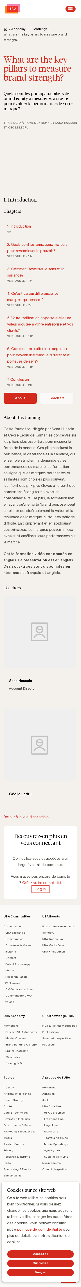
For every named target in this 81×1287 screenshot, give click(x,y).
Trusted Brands (14, 1144)
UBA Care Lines (52, 1106)
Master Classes (15, 1038)
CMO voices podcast (19, 989)
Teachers (57, 398)
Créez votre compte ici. (42, 883)
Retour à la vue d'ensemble (26, 817)
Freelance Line (53, 1118)
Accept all (40, 1254)
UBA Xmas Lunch (53, 951)
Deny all (40, 1272)
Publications (50, 1031)
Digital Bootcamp (16, 1050)
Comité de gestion (54, 1169)
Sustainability (12, 1175)
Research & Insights (17, 1156)
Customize (41, 1263)
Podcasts (48, 1044)
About (20, 398)
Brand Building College (21, 1044)
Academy (18, 29)
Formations (11, 1025)
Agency (9, 1087)
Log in (40, 889)
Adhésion (48, 1093)
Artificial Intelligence (17, 1093)
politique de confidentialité (39, 1229)
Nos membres (51, 1162)
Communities (13, 926)
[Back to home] (12, 8)
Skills (7, 1162)
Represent (49, 1087)
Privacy (8, 1150)
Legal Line (51, 1125)
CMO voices (12, 982)
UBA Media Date (53, 945)
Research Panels (16, 976)
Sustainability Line (56, 1156)
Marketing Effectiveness (19, 1131)
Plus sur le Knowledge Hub (59, 1025)
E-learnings (38, 29)
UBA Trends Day (52, 938)
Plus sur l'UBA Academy (21, 1031)
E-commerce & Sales (18, 1125)
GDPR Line (51, 1131)
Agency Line (52, 1150)
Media (9, 970)
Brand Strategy (14, 1100)
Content (10, 957)
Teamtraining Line (56, 1137)
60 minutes (12, 1057)
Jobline (47, 1100)
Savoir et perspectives (57, 1038)
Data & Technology (17, 964)
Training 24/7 (13, 1063)
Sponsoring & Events (17, 1169)
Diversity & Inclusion (17, 1118)
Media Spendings (56, 1144)
